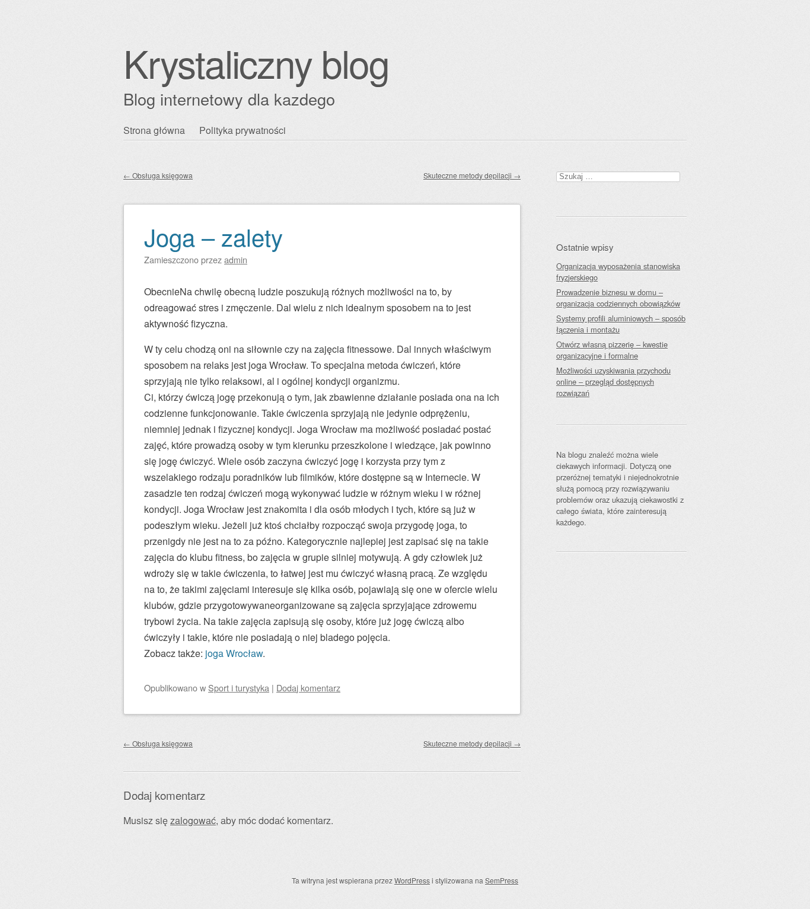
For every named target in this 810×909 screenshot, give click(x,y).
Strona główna (154, 130)
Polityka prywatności (242, 130)
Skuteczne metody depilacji (472, 175)
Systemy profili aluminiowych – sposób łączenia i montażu (620, 323)
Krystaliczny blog (256, 63)
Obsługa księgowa (158, 175)
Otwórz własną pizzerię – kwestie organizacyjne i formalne (612, 350)
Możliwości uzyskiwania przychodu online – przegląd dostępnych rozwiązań (613, 381)
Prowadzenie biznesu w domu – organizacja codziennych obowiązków (618, 297)
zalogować (193, 820)
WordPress (412, 880)
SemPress (501, 880)
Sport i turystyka (238, 687)
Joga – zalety (213, 236)
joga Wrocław (234, 653)
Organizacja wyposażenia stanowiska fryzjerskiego (618, 271)
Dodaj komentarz (308, 687)
